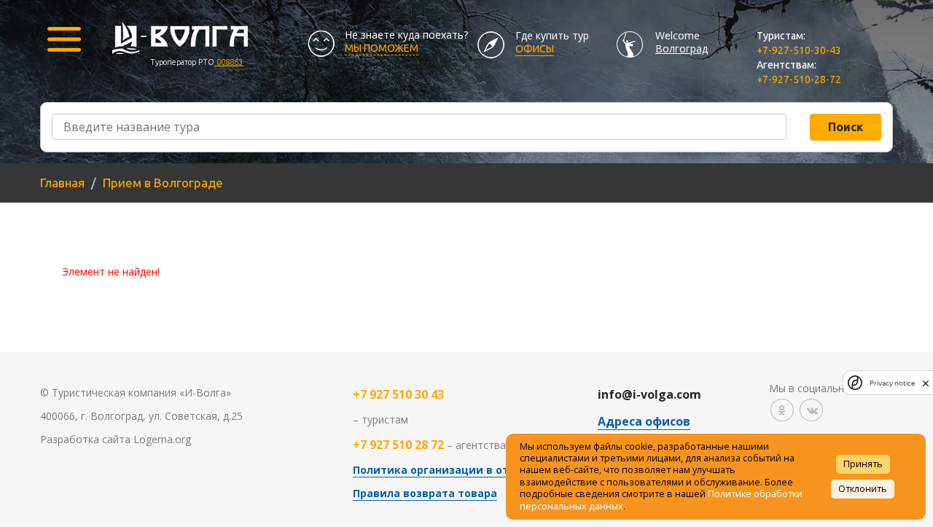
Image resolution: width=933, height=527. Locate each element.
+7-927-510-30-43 (799, 50)
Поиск (845, 126)
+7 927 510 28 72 (398, 445)
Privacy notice (892, 383)
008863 (228, 62)
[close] (926, 382)
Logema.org (162, 439)
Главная (62, 183)
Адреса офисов (644, 421)
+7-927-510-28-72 (799, 79)
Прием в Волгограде (163, 183)
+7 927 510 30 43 (398, 394)
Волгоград (681, 48)
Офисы (534, 49)
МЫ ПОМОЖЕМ (381, 48)
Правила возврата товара (425, 493)
